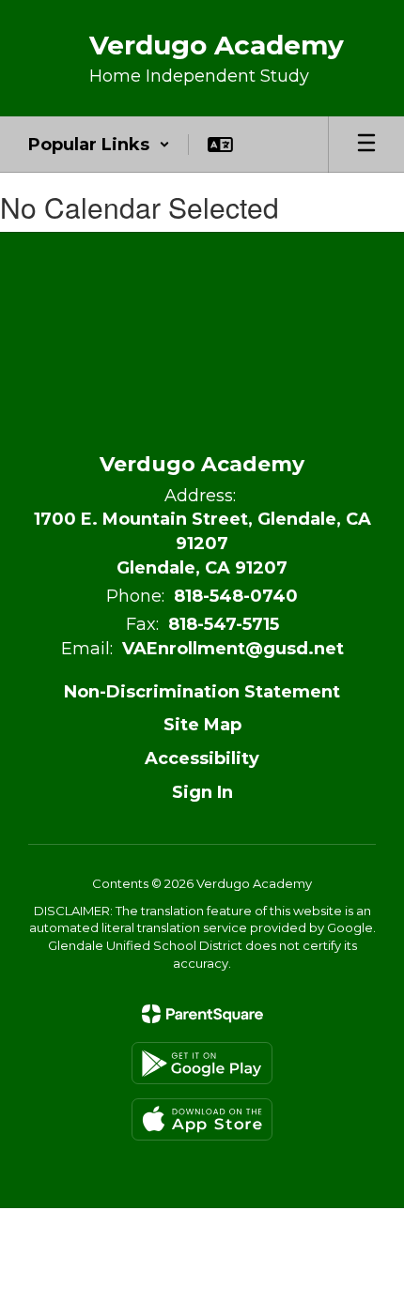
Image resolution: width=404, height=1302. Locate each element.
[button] (99, 144)
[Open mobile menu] (366, 144)
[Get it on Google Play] (202, 1063)
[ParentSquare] (202, 1014)
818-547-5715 (223, 624)
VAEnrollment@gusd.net (233, 648)
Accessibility (202, 758)
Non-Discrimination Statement (202, 692)
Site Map (202, 724)
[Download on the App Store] (202, 1119)
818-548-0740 (236, 596)
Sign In (202, 792)
